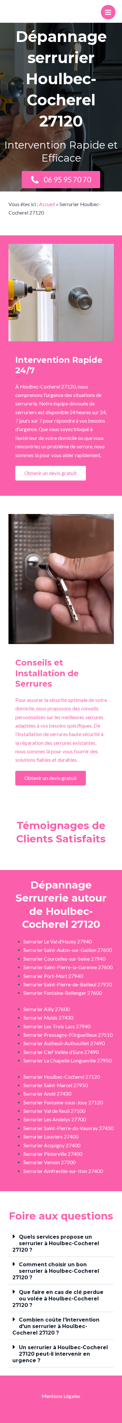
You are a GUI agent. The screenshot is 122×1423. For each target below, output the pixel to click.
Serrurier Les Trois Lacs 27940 (56, 1026)
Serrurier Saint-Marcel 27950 (55, 1085)
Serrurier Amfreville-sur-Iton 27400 (63, 1171)
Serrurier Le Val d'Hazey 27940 (57, 941)
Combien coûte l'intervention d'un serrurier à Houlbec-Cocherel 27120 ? (56, 1326)
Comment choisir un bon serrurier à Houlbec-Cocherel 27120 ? (55, 1271)
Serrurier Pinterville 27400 (52, 1154)
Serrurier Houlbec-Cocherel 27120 (61, 1077)
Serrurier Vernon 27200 (49, 1162)
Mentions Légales (61, 1396)
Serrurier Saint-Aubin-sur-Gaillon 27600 (67, 950)
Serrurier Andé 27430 (47, 1094)
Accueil (47, 204)
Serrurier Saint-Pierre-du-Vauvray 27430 (68, 1128)
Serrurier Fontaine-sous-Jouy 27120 (63, 1102)
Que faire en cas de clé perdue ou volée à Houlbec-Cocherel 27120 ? (57, 1298)
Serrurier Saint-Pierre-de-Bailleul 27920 (67, 984)
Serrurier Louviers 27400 (50, 1137)
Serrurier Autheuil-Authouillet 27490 (64, 1043)
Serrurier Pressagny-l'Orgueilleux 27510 (68, 1035)
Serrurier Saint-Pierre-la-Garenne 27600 (68, 967)
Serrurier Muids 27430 (48, 1018)
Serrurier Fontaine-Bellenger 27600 (62, 993)
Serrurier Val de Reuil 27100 (54, 1111)
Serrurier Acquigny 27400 (51, 1145)
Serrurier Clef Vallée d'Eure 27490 (61, 1052)
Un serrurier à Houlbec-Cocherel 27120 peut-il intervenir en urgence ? (60, 1354)
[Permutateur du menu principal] (108, 12)
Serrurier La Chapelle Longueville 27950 (67, 1060)
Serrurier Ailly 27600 (46, 1009)
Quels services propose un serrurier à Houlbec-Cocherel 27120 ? (55, 1243)
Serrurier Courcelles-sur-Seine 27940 (64, 959)
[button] (61, 1243)
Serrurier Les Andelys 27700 (54, 1119)
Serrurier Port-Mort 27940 (53, 976)
